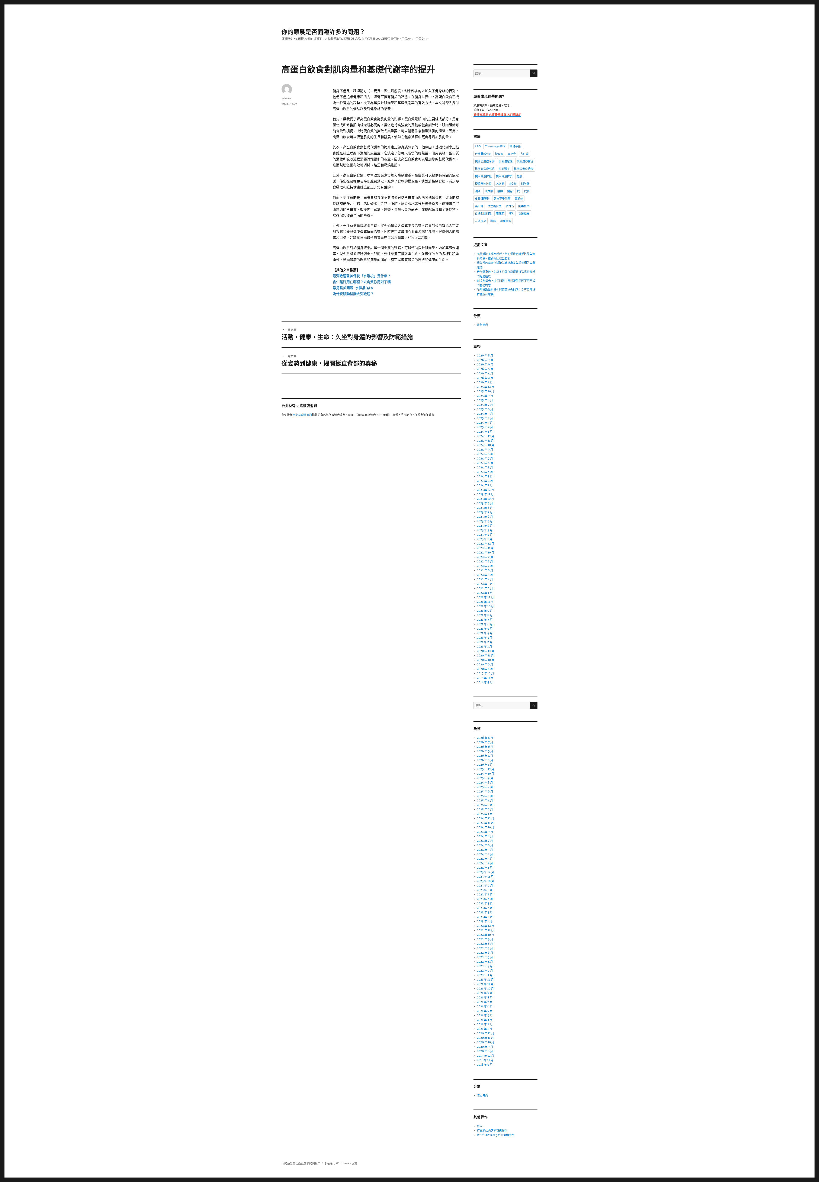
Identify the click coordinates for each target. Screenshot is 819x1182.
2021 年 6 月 (485, 624)
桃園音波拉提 (483, 176)
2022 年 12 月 (485, 543)
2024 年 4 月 (485, 472)
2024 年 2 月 (485, 481)
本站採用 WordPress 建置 (340, 1163)
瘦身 (510, 191)
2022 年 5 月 (485, 575)
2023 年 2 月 (485, 534)
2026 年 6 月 (485, 364)
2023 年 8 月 (485, 508)
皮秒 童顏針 (482, 198)
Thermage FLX (495, 146)
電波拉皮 (523, 213)
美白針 (479, 206)
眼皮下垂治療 (502, 198)
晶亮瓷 (512, 153)
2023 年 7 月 (485, 512)
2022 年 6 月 (485, 570)
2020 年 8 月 (485, 669)
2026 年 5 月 (485, 369)
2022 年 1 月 (484, 593)
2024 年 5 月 (485, 467)
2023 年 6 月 (485, 517)
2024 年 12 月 (485, 436)
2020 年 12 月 (485, 651)
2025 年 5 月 (485, 414)
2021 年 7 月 (484, 619)
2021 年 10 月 (485, 606)
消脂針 (525, 183)
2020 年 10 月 (485, 660)
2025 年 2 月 (485, 427)
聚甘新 (510, 206)
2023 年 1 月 (484, 539)
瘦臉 (500, 191)
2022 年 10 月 (485, 552)
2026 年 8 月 (485, 355)
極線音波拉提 (483, 183)
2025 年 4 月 (485, 418)
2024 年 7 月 (485, 458)
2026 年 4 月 (485, 373)
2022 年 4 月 (485, 579)
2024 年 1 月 (484, 485)
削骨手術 (515, 146)
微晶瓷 (499, 153)
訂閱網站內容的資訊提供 (492, 1130)
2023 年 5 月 (485, 521)
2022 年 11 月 (485, 548)
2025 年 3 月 (485, 422)
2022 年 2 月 (485, 588)
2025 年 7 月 (485, 405)
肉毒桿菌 (523, 206)
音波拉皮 (480, 221)
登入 (479, 1126)
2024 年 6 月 (485, 463)
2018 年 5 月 (484, 682)
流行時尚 (482, 325)
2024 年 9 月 (485, 449)
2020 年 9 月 (485, 664)
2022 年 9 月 (485, 557)
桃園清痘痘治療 (484, 161)
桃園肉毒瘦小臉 (484, 168)
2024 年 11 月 (485, 440)
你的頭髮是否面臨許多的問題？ (323, 32)
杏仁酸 (524, 153)
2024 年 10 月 (485, 445)
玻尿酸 (489, 191)
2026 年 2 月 (485, 378)
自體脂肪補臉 (483, 213)
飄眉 (493, 221)
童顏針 (519, 198)
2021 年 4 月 (484, 633)
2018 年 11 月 (485, 678)
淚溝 (478, 191)
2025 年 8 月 (485, 400)
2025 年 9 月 (485, 396)
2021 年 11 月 (485, 602)
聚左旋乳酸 (494, 206)
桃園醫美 (504, 168)
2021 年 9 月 (485, 611)
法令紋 (512, 183)
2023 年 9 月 (485, 503)
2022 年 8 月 (485, 561)
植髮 (519, 176)
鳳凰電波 (505, 221)
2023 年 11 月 (485, 494)
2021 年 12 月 (485, 597)
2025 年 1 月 (484, 431)
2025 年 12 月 (485, 387)
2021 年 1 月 (484, 646)
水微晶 (500, 183)
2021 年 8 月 (484, 615)
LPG (478, 146)
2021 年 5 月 (484, 628)
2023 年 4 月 (485, 525)
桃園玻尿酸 (506, 161)
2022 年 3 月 (485, 584)
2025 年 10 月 (485, 391)
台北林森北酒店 (302, 415)
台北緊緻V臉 (483, 153)
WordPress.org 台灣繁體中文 (495, 1135)
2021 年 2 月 (484, 642)
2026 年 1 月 (485, 382)
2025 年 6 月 (485, 409)
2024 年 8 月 (485, 454)
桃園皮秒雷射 (525, 161)
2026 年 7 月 (485, 360)
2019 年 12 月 (485, 673)
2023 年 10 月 (485, 499)
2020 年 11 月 (485, 655)
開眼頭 (500, 213)
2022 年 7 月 (485, 566)
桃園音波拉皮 (504, 176)
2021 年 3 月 (484, 637)
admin (286, 98)
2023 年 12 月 (485, 490)
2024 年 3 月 (485, 476)
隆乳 (511, 213)
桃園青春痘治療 (523, 168)
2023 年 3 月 (484, 530)
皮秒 (527, 191)
